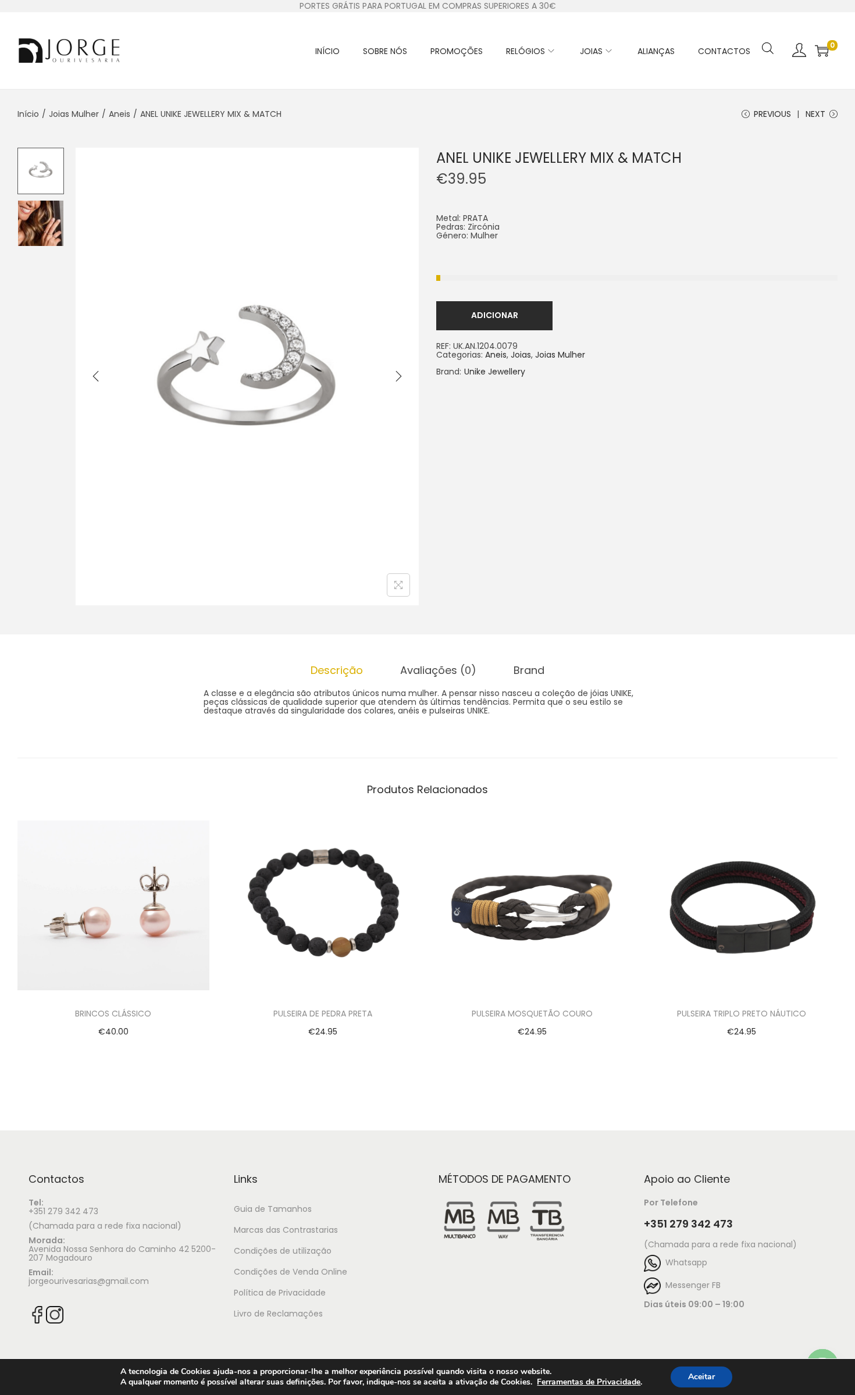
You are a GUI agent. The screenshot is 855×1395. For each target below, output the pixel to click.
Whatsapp (684, 1262)
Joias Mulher (74, 114)
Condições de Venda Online (290, 1272)
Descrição (337, 670)
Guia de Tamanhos (273, 1209)
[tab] (337, 670)
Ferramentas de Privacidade (588, 1382)
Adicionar (494, 315)
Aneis (119, 114)
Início (28, 114)
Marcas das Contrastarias (286, 1230)
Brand (529, 670)
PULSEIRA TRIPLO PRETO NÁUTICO (741, 1013)
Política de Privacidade (280, 1292)
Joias (521, 355)
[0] (822, 51)
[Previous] (96, 376)
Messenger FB (691, 1285)
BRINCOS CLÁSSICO (113, 1013)
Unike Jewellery (494, 372)
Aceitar (701, 1376)
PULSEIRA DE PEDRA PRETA (322, 1013)
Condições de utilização (283, 1251)
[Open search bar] (768, 33)
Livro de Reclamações (278, 1313)
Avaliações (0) (438, 670)
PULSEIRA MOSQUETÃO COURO (532, 1013)
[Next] (398, 376)
